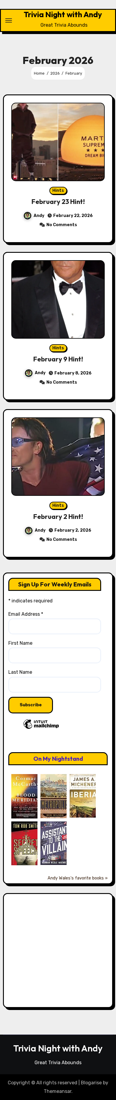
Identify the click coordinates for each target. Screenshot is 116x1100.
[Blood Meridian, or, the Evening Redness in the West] (25, 796)
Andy (39, 215)
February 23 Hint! (58, 201)
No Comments (61, 224)
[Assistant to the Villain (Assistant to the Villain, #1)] (55, 843)
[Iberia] (84, 795)
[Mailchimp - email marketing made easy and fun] (41, 733)
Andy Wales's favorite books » (78, 878)
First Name (20, 643)
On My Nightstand (58, 758)
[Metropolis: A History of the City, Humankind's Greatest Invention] (55, 796)
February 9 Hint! (58, 359)
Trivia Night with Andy (63, 14)
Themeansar (57, 1091)
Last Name (20, 672)
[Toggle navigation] (8, 20)
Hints (58, 190)
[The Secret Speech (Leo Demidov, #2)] (25, 843)
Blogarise (91, 1082)
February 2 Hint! (58, 516)
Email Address (25, 614)
